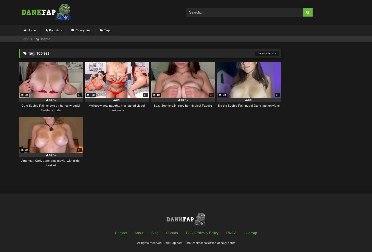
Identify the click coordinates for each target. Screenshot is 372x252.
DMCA (231, 233)
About (139, 233)
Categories (83, 30)
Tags (107, 30)
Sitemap (250, 233)
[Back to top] (358, 239)
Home (32, 30)
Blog (154, 233)
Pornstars (55, 30)
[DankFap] (46, 12)
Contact (121, 233)
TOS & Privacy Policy (202, 233)
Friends (172, 233)
